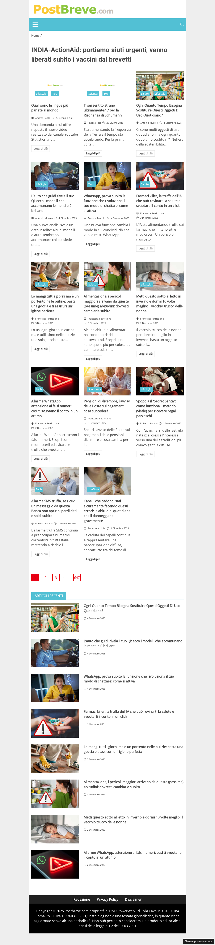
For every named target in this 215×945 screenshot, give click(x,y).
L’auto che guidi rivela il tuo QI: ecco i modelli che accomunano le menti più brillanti (52, 203)
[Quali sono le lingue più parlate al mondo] (55, 85)
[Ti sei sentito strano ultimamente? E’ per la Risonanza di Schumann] (107, 85)
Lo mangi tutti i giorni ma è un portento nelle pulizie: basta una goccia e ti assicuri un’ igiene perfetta (55, 303)
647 (77, 577)
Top (54, 93)
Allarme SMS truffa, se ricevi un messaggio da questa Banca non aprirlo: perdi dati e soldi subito (54, 508)
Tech (91, 184)
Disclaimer (133, 899)
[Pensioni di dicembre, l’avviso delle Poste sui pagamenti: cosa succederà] (107, 381)
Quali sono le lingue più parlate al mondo (49, 107)
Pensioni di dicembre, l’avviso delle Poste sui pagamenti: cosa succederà (107, 406)
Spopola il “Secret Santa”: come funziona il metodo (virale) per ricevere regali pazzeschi (156, 408)
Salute (145, 93)
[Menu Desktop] (35, 24)
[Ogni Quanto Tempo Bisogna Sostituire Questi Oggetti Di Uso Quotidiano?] (160, 85)
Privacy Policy (107, 899)
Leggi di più (41, 148)
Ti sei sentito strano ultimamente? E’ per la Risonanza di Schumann (103, 110)
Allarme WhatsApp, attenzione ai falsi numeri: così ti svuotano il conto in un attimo (54, 408)
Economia (94, 389)
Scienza (93, 93)
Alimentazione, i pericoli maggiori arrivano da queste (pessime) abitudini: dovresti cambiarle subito (106, 303)
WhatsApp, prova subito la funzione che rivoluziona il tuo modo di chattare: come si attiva (106, 203)
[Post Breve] (73, 9)
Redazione (81, 899)
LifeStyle (41, 93)
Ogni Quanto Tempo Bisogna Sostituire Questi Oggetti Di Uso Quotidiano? (159, 110)
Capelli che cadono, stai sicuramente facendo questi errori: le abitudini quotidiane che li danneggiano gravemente (107, 511)
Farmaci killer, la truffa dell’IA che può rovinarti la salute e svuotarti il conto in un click (159, 201)
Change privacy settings (198, 941)
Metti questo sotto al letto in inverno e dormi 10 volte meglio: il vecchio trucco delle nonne (159, 303)
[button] (182, 24)
